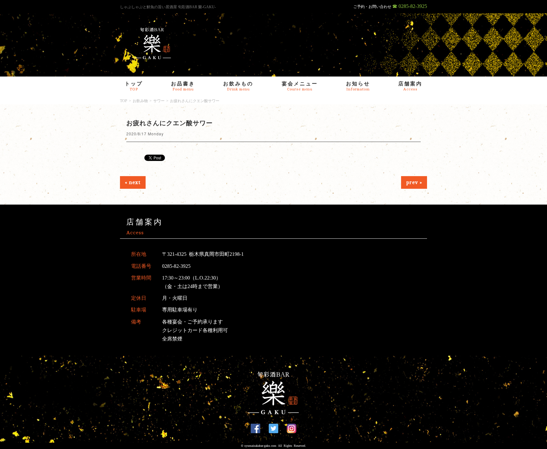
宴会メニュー (300, 86)
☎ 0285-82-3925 (409, 6)
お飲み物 (140, 101)
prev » (414, 182)
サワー (159, 101)
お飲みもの (238, 86)
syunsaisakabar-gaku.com (260, 445)
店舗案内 (410, 86)
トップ (134, 86)
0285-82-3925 (176, 266)
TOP (123, 101)
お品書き (183, 86)
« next (133, 182)
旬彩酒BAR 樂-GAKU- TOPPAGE (152, 43)
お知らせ (358, 86)
